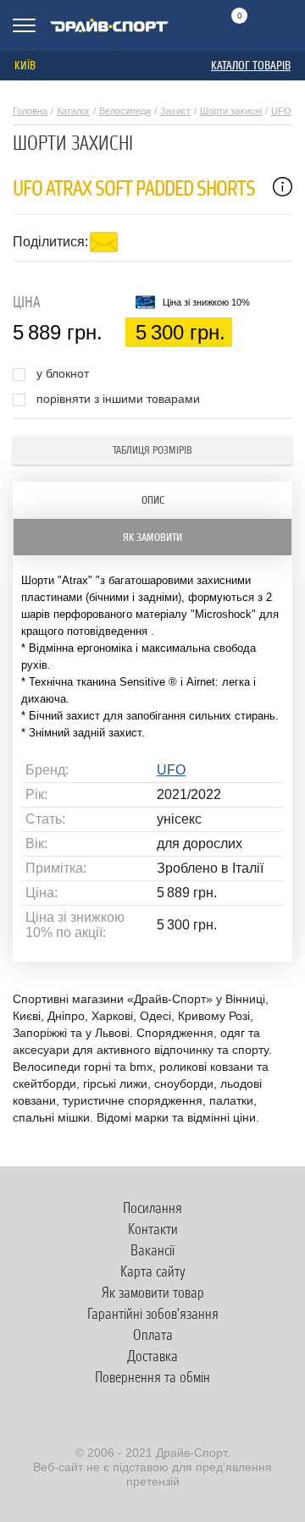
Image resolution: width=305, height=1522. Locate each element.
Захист (175, 111)
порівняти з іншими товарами (118, 399)
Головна (30, 111)
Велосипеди (125, 111)
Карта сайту (153, 1271)
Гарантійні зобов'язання (153, 1313)
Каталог (73, 111)
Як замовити (152, 537)
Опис (152, 500)
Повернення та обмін (152, 1377)
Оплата (153, 1335)
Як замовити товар (153, 1292)
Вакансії (152, 1250)
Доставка (152, 1356)
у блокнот (62, 373)
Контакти (153, 1229)
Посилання (152, 1208)
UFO (281, 111)
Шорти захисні (231, 111)
